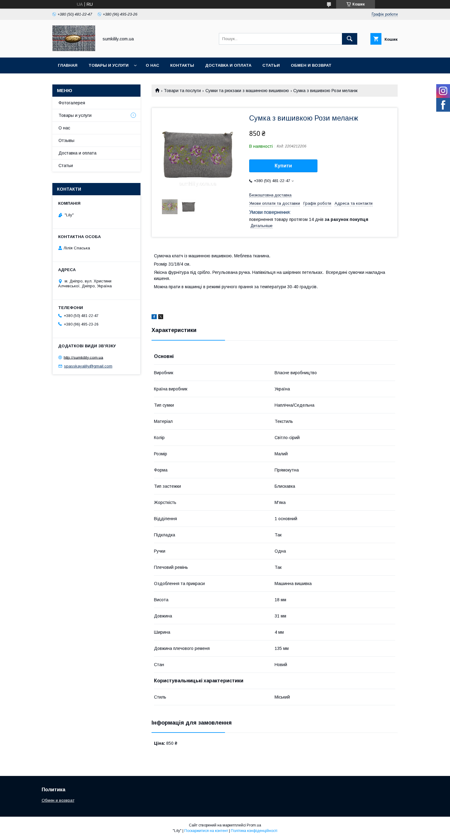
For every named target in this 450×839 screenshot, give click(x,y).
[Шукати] (349, 39)
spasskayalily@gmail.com (88, 366)
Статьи (271, 65)
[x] (160, 317)
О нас (152, 65)
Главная (67, 65)
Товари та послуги (182, 90)
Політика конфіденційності (254, 831)
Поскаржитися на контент (206, 831)
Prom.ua (254, 825)
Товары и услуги (108, 65)
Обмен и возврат (311, 65)
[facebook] (154, 317)
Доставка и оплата (228, 65)
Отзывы (66, 140)
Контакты (182, 65)
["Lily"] (73, 49)
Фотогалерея (71, 102)
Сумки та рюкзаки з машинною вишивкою (247, 90)
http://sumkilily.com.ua (83, 357)
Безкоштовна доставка (270, 195)
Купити (283, 165)
